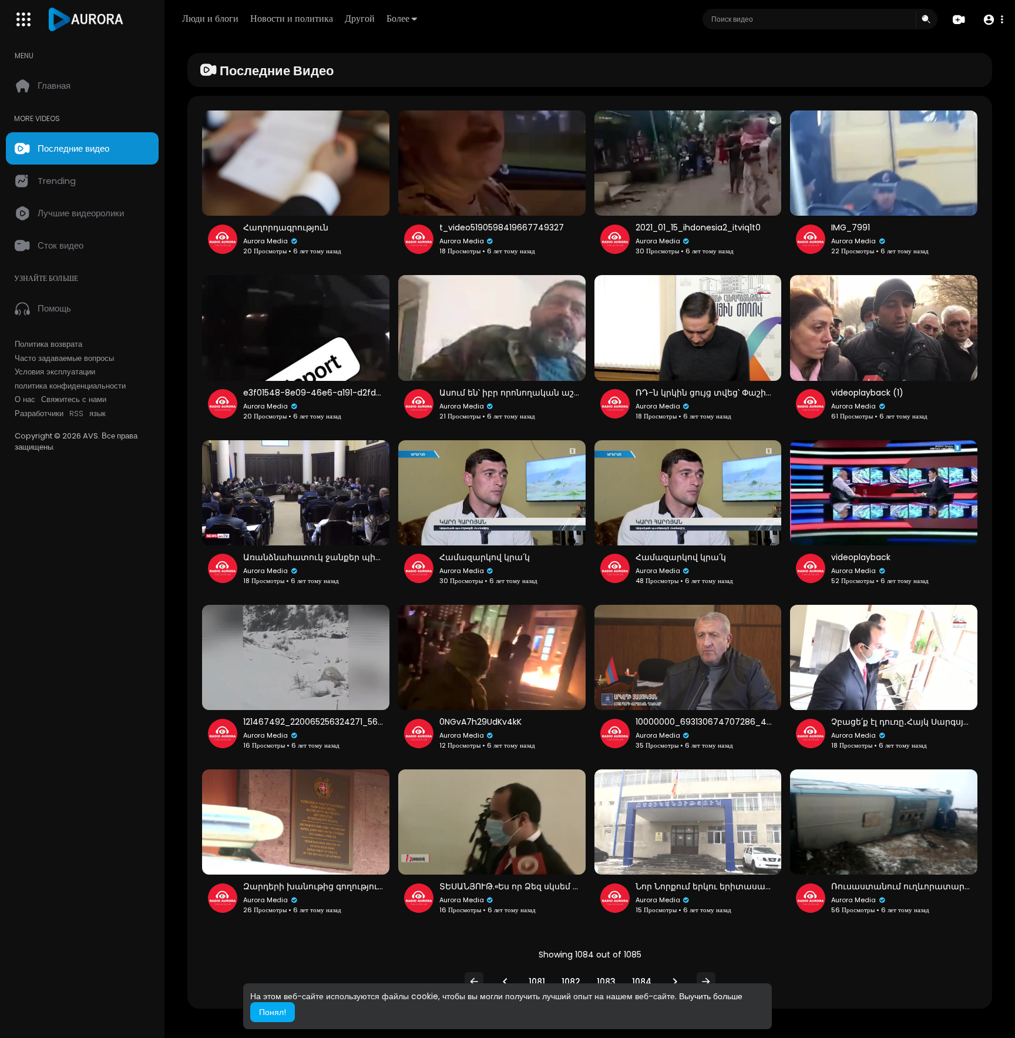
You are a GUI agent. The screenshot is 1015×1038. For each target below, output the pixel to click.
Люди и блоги (210, 18)
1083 (606, 981)
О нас (25, 399)
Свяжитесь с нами (73, 399)
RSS (76, 413)
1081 (537, 981)
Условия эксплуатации (55, 372)
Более (397, 18)
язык (97, 413)
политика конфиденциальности (70, 386)
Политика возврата (48, 344)
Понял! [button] (272, 1012)
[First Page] (474, 981)
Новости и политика (291, 18)
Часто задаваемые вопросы (64, 358)
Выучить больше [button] (710, 996)
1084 (641, 981)
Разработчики (39, 413)
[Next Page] (675, 981)
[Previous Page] (505, 981)
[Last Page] (706, 981)
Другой (360, 18)
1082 (571, 981)
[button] (993, 19)
